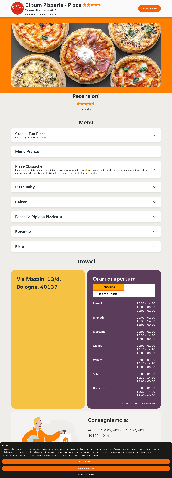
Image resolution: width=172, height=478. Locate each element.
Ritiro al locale (108, 294)
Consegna (108, 287)
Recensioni (30, 14)
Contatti (54, 14)
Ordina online (149, 8)
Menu (42, 14)
